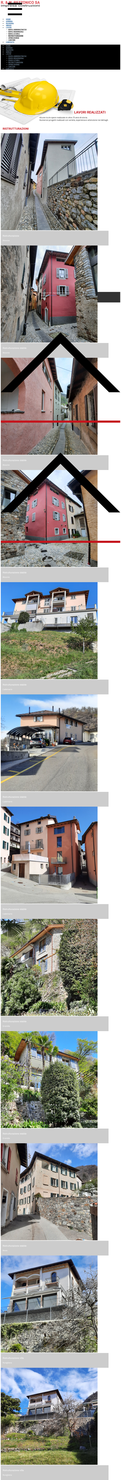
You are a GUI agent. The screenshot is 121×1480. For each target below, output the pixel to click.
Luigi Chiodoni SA (51, 295)
